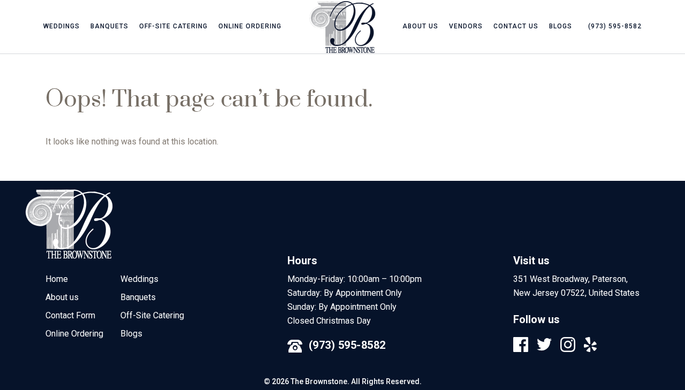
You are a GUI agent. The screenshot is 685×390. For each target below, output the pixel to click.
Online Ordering (249, 26)
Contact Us (515, 26)
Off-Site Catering (173, 26)
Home (56, 279)
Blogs (560, 26)
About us (420, 26)
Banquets (109, 26)
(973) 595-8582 (347, 345)
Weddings (61, 26)
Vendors (466, 26)
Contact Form (70, 315)
